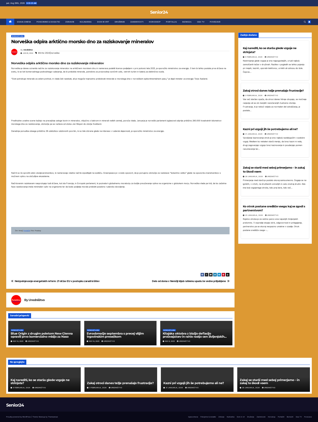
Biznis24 (187, 22)
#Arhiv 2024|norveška (48, 53)
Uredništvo (28, 50)
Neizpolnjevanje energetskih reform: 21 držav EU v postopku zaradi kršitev (57, 281)
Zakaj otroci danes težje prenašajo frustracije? (273, 90)
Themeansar (53, 417)
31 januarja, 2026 (254, 134)
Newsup (42, 417)
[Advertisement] (85, 101)
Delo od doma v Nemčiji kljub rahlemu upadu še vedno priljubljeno (189, 281)
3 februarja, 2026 (254, 95)
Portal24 (171, 22)
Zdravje (69, 22)
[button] (305, 22)
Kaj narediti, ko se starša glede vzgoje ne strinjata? (40, 381)
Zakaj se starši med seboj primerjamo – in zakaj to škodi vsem (270, 381)
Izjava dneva (24, 22)
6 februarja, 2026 (254, 57)
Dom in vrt (103, 22)
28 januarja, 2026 (254, 176)
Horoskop (154, 22)
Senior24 (159, 12)
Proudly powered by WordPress (18, 417)
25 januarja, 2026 (254, 215)
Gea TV (200, 22)
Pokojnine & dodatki (48, 22)
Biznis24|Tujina (18, 36)
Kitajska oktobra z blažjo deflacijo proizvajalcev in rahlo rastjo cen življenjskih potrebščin (193, 337)
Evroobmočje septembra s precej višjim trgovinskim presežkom (115, 335)
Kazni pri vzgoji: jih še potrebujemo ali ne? (270, 129)
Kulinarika (86, 22)
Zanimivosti (137, 22)
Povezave (215, 22)
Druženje (120, 22)
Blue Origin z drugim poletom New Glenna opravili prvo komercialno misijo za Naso (42, 335)
